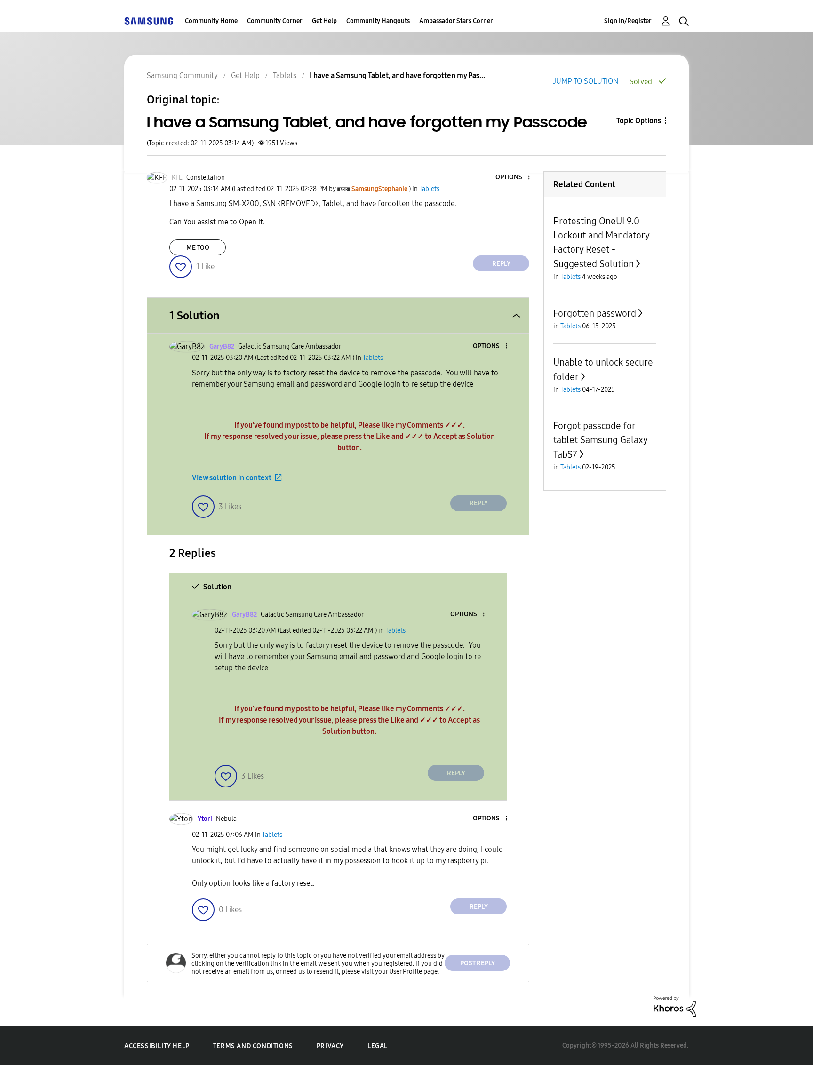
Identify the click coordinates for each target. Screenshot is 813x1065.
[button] (513, 177)
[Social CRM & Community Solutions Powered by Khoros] (675, 1005)
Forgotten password (594, 313)
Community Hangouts (378, 21)
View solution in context (231, 477)
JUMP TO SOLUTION (585, 81)
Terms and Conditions (253, 1046)
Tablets (284, 75)
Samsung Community (182, 75)
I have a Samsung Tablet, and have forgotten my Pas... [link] (397, 75)
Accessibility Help (157, 1046)
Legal (377, 1046)
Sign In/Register (628, 21)
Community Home (211, 21)
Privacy (330, 1046)
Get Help (324, 21)
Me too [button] (197, 248)
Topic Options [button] (638, 120)
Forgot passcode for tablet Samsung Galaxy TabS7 (600, 440)
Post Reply (477, 963)
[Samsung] (148, 20)
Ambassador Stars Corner (456, 21)
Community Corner (275, 21)
